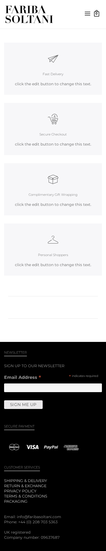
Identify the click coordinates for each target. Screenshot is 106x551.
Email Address (22, 378)
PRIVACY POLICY (20, 491)
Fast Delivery (53, 74)
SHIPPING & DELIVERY (25, 480)
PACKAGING (15, 501)
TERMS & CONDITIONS (25, 496)
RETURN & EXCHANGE (25, 485)
